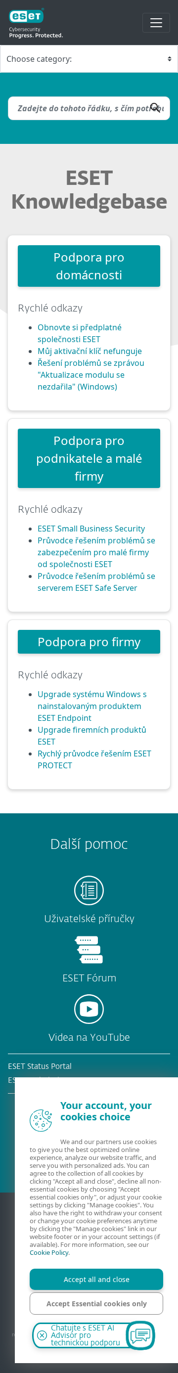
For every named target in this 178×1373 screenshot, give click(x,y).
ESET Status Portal (40, 1066)
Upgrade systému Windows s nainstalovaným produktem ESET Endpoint (92, 706)
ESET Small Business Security (91, 528)
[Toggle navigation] (156, 23)
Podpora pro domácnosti (89, 266)
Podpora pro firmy (89, 641)
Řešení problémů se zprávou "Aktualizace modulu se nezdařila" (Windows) (91, 374)
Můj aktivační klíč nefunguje (90, 351)
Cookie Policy (49, 1252)
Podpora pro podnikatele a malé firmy (89, 458)
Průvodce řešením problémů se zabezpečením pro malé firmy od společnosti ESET (96, 552)
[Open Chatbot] (140, 1335)
